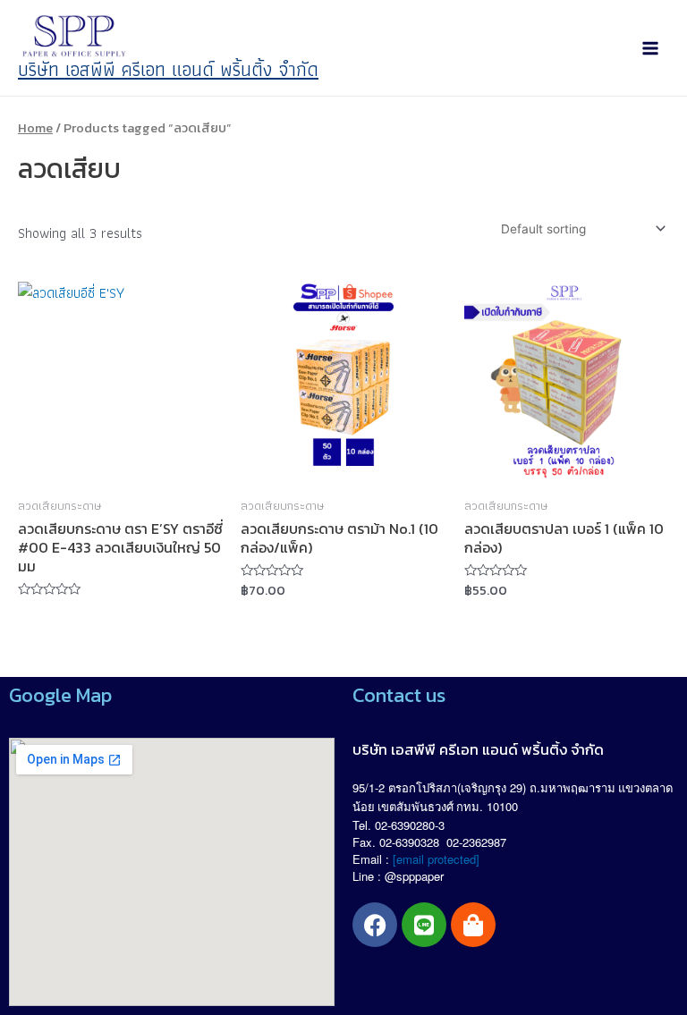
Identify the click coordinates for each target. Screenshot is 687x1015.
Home (35, 128)
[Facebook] (374, 924)
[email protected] (436, 858)
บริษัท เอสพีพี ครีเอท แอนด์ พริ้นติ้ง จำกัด (168, 69)
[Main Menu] (650, 48)
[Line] (424, 924)
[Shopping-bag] (473, 924)
